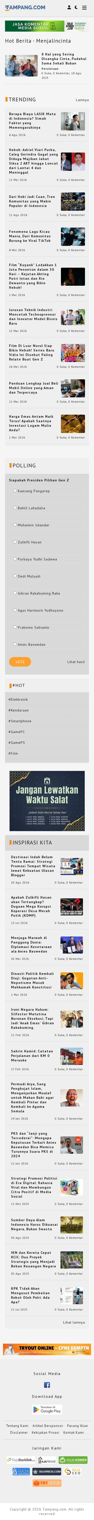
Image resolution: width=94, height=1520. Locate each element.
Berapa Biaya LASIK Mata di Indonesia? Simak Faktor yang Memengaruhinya (32, 121)
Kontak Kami (73, 1432)
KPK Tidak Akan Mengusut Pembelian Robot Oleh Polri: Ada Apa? (30, 1295)
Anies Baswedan (32, 644)
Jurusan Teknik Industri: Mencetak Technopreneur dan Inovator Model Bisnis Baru (33, 317)
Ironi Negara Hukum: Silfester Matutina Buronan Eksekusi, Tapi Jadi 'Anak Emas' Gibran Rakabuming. (32, 1018)
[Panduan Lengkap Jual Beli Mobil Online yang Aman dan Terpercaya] (73, 388)
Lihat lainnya (74, 1322)
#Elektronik (18, 699)
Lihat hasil (76, 662)
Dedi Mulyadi (29, 576)
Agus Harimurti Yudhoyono (40, 610)
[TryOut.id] (47, 1485)
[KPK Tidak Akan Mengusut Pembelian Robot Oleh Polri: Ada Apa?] (71, 1295)
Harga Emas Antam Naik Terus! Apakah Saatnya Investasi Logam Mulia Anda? (31, 423)
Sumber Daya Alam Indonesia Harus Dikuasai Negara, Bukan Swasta (34, 1224)
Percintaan (50, 68)
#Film (13, 753)
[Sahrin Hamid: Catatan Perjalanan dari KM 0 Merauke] (71, 1056)
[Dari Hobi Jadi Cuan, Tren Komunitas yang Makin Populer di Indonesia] (73, 201)
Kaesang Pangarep (34, 491)
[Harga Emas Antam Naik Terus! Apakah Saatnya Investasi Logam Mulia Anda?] (73, 423)
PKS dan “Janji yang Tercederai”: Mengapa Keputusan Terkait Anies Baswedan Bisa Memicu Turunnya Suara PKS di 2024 (33, 1144)
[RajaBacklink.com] (21, 1462)
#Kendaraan (19, 710)
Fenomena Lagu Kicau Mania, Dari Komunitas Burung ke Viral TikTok (30, 236)
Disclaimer (19, 1432)
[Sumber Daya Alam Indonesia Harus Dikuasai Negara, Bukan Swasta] (71, 1224)
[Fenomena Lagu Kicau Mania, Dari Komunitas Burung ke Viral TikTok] (73, 236)
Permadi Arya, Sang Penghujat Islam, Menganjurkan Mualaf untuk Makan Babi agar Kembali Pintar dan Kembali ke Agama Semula (32, 1097)
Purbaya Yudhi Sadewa (37, 559)
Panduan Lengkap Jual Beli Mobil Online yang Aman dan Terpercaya (33, 388)
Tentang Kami (17, 1426)
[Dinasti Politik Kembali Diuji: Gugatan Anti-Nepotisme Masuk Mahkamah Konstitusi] (71, 980)
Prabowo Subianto (33, 627)
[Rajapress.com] (46, 1473)
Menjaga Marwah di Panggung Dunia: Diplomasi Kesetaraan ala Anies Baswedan (31, 944)
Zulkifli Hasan (30, 542)
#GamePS (17, 742)
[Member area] (69, 7)
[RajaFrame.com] (47, 1462)
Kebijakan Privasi (45, 1432)
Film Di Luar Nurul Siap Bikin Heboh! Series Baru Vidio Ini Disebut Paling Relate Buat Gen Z (31, 352)
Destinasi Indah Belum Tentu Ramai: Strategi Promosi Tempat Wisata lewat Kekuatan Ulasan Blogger (33, 866)
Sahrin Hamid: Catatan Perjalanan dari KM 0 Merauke (32, 1055)
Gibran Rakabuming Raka (39, 593)
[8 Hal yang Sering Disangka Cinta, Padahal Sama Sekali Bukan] (21, 65)
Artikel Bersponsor (48, 1426)
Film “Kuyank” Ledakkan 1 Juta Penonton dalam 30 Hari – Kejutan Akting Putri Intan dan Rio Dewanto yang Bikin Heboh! (33, 276)
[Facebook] (47, 1384)
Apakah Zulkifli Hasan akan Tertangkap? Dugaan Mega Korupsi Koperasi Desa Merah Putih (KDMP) (31, 906)
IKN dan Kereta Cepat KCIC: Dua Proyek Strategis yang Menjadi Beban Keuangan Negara (33, 1259)
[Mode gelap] (76, 7)
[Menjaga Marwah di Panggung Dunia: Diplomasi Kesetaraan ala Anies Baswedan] (71, 945)
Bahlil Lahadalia (31, 508)
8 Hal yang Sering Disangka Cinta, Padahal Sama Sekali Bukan (64, 58)
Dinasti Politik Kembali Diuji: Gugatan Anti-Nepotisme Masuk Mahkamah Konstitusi (32, 980)
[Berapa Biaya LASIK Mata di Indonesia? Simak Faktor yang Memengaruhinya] (73, 121)
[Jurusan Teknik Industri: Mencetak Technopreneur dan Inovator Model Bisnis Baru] (73, 316)
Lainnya (82, 100)
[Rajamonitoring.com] (21, 1473)
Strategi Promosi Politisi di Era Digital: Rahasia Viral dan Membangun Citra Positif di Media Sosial (34, 1187)
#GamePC (17, 732)
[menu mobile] (84, 8)
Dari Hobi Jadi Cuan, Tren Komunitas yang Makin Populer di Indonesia (32, 201)
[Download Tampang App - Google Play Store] (47, 1409)
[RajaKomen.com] (73, 1462)
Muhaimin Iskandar (34, 525)
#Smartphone (20, 721)
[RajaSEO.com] (73, 1473)
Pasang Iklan (77, 1426)
